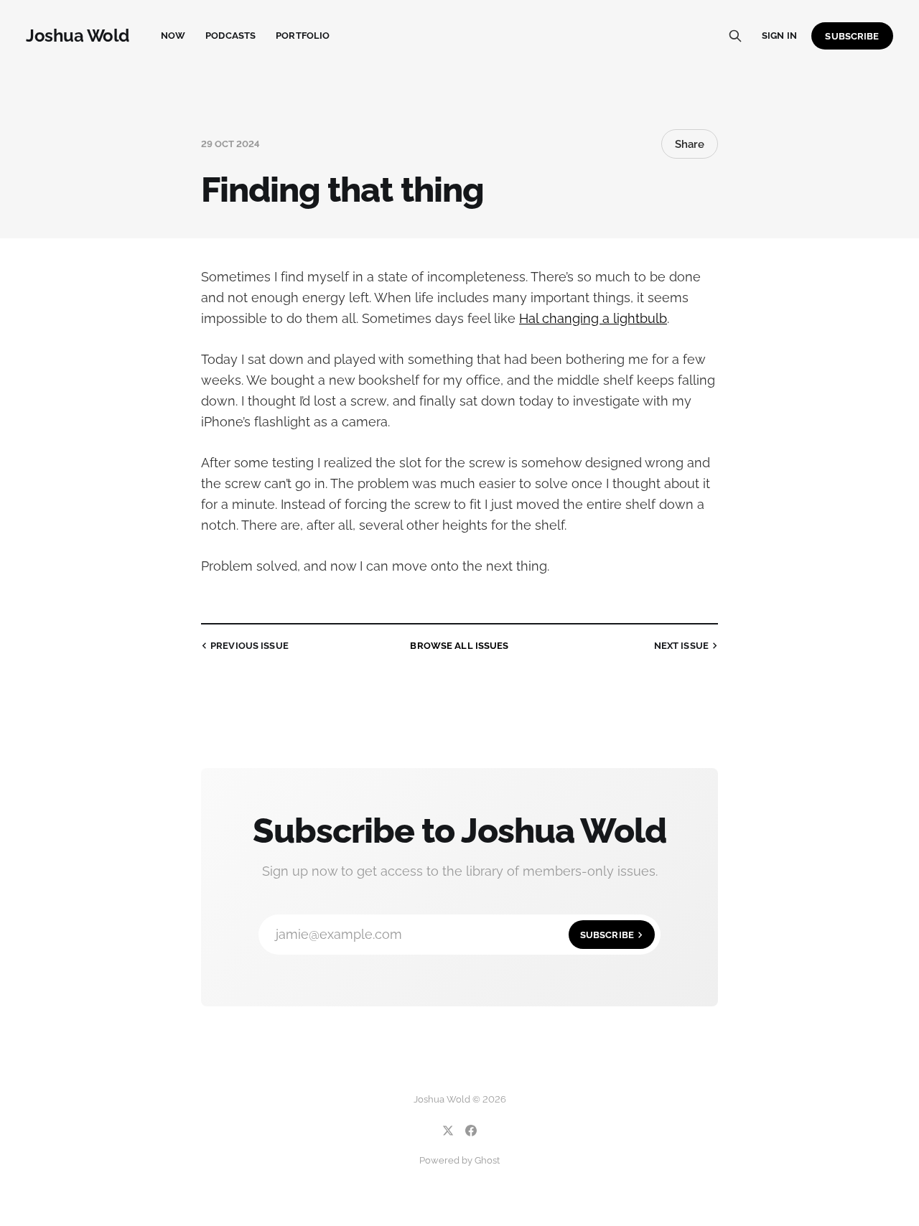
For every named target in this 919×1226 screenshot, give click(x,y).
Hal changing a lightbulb (593, 318)
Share (689, 144)
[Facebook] (471, 1130)
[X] (448, 1130)
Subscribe (852, 36)
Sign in (779, 35)
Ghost (487, 1160)
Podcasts (230, 35)
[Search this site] (735, 36)
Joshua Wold (77, 36)
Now (173, 35)
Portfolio (303, 35)
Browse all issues (459, 645)
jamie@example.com (455, 934)
